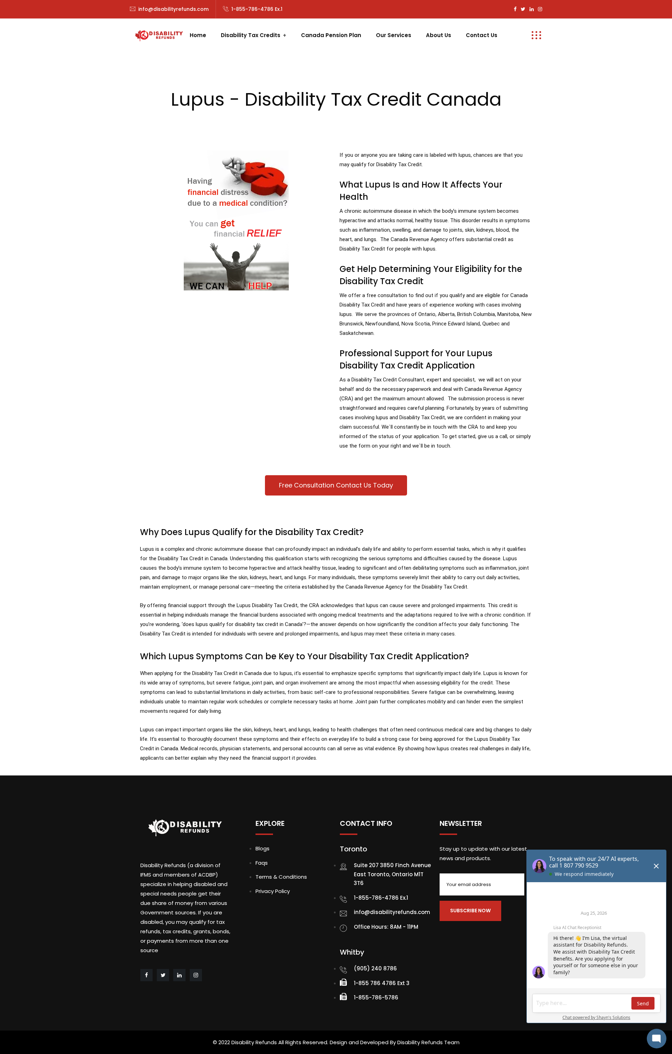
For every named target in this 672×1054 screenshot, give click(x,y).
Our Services (393, 35)
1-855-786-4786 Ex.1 (256, 9)
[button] (336, 485)
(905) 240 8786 (375, 968)
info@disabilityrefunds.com (173, 9)
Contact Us (481, 35)
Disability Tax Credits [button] (250, 35)
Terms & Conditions (281, 876)
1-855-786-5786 (376, 997)
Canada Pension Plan (331, 35)
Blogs (262, 848)
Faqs (261, 862)
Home (198, 35)
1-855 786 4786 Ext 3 (382, 983)
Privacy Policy (272, 891)
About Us (438, 35)
